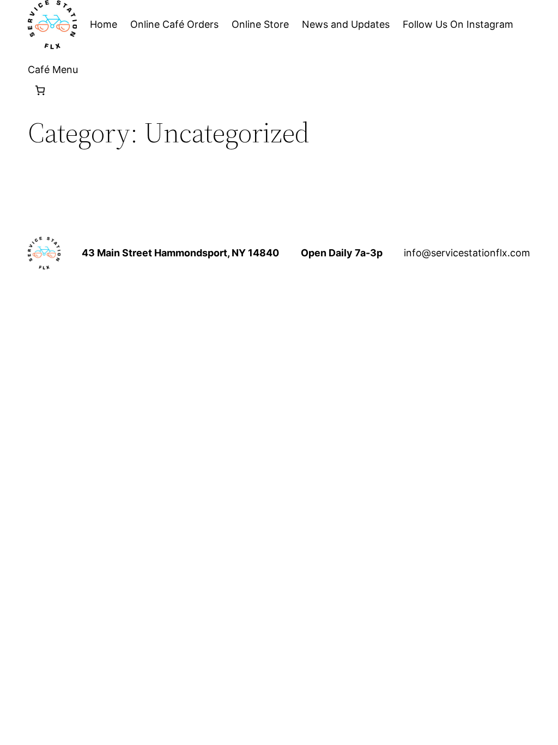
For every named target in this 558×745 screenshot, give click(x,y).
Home (103, 24)
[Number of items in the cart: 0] (40, 90)
